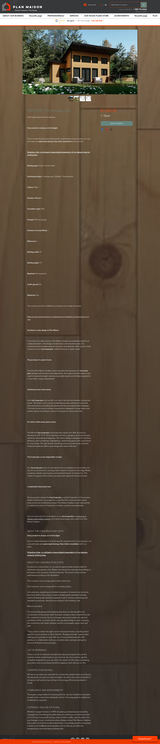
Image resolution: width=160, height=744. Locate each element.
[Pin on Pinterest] (106, 129)
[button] (56, 15)
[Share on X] (111, 129)
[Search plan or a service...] (144, 5)
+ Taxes (105, 115)
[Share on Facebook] (102, 129)
